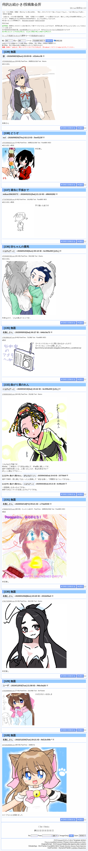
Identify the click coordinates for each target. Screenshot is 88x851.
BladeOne (82, 848)
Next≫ (46, 826)
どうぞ (11, 133)
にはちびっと (9, 251)
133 (4, 476)
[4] (45, 830)
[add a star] (44, 56)
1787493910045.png (8, 61)
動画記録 (58, 41)
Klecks (67, 846)
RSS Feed (5, 23)
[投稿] (11, 36)
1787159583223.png (8, 142)
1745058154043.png (8, 394)
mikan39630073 (10, 194)
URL (56, 251)
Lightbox (74, 848)
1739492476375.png (8, 509)
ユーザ (6, 685)
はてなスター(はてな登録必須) (53, 29)
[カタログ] (17, 36)
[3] (43, 830)
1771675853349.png (8, 199)
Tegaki (61, 846)
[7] (53, 830)
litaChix (83, 846)
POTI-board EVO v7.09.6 (63, 840)
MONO (83, 840)
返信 (81, 128)
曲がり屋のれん (16, 384)
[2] (40, 830)
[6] (50, 830)
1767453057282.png (8, 256)
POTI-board (57, 844)
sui (4, 137)
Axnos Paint (75, 846)
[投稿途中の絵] (36, 36)
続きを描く (6, 64)
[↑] (85, 128)
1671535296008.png (8, 745)
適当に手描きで (16, 189)
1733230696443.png (8, 691)
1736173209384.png (8, 601)
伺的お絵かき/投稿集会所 (21, 4)
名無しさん (8, 332)
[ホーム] (73, 8)
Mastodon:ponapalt (28, 20)
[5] (48, 830)
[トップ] (5, 36)
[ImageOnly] (63, 836)
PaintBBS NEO (53, 846)
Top (40, 826)
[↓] (44, 36)
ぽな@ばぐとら (30, 476)
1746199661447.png (8, 337)
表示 (81, 379)
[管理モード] (81, 8)
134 (4, 484)
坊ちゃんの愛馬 (16, 246)
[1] (38, 830)
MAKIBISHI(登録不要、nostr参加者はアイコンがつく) (22, 29)
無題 (10, 51)
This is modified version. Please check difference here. (65, 842)
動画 (12, 145)
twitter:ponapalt (40, 20)
